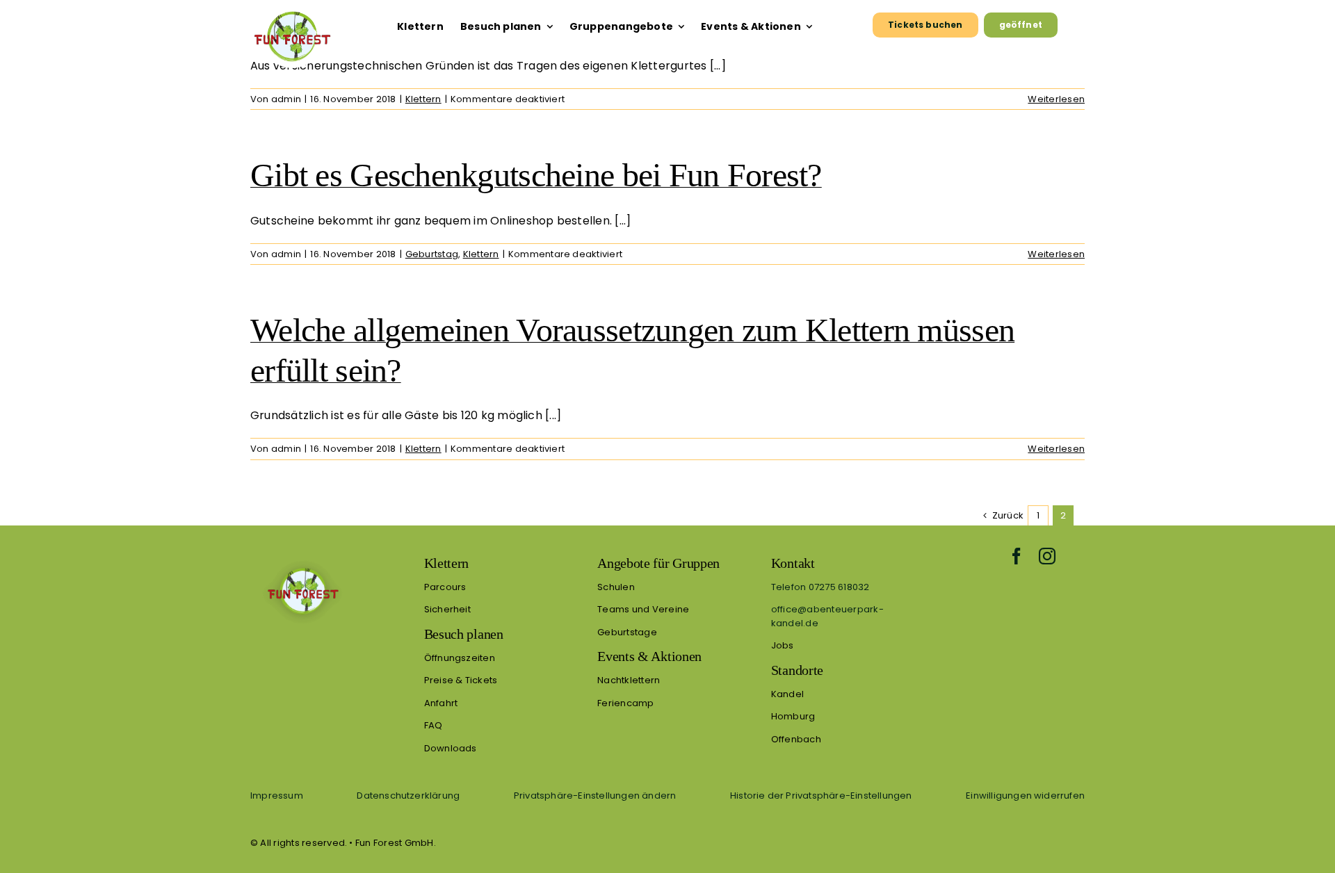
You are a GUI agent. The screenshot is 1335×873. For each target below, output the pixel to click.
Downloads (450, 748)
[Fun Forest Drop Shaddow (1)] (302, 560)
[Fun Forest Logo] (291, 11)
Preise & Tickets (461, 680)
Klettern (423, 99)
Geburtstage (627, 632)
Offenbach (796, 739)
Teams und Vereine (643, 609)
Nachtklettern (628, 680)
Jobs (782, 645)
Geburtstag (431, 254)
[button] (595, 795)
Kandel (787, 694)
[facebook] (1016, 556)
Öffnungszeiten (459, 657)
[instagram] (1047, 556)
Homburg (793, 716)
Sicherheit (447, 609)
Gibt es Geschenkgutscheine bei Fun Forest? (536, 174)
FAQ (433, 725)
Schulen (616, 587)
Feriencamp (625, 703)
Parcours (445, 587)
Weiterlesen (1056, 99)
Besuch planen (463, 634)
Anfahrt (441, 703)
